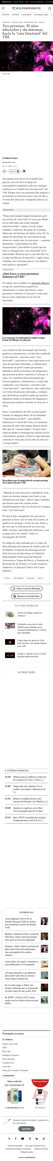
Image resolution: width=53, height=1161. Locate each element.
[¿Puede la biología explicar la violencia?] (10, 615)
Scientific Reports (40, 283)
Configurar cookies (26, 1152)
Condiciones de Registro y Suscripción (18, 1149)
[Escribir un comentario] (24, 171)
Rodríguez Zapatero (10, 1055)
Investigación (30, 22)
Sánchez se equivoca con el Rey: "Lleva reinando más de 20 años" (28, 809)
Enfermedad (19, 578)
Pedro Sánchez (8, 1059)
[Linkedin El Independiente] (37, 1139)
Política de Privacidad (15, 1146)
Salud (41, 22)
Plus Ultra (6, 1051)
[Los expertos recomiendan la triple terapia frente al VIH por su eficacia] (26, 320)
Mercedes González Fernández (15, 1070)
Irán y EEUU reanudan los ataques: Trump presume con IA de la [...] (29, 819)
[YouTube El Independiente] (22, 1139)
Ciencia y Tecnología (12, 22)
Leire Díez (6, 1066)
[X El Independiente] (9, 1139)
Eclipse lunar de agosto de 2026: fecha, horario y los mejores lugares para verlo (32, 643)
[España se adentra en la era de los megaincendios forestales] (10, 655)
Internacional (41, 14)
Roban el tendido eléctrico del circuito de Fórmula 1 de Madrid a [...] (30, 800)
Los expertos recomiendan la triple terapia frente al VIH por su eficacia (23, 338)
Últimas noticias (18, 2)
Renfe (27, 2)
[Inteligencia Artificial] (14, 1103)
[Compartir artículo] (4, 171)
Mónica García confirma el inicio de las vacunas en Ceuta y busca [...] (29, 778)
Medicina (30, 578)
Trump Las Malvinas (37, 2)
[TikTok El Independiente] (44, 1139)
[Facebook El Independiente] (15, 1139)
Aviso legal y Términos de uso (35, 1146)
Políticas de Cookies (41, 1149)
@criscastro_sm (8, 162)
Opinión (5, 14)
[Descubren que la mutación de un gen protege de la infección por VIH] (26, 463)
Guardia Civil (8, 1063)
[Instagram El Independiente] (30, 1139)
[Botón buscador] (49, 8)
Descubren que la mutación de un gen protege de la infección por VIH (25, 481)
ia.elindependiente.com (14, 1108)
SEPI (4, 1047)
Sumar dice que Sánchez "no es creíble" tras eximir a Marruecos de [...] (29, 789)
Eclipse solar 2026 (10, 1044)
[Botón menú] (3, 8)
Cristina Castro (10, 158)
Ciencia (7, 578)
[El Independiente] (26, 8)
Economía (26, 14)
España (15, 14)
